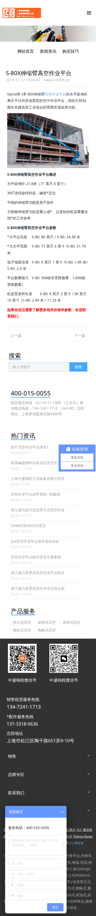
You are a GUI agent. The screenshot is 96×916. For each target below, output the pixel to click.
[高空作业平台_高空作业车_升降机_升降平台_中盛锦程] (22, 13)
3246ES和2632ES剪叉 (28, 525)
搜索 (78, 366)
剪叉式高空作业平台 (22, 623)
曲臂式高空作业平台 (47, 623)
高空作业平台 (55, 94)
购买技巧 (70, 51)
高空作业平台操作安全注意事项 (36, 556)
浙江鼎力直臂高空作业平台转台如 (38, 588)
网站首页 (25, 51)
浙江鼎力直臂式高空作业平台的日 (38, 572)
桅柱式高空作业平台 (22, 630)
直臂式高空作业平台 (72, 623)
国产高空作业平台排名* (30, 447)
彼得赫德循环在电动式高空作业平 (38, 462)
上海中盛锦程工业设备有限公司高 (38, 478)
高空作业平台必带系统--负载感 (35, 494)
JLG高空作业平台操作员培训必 (35, 541)
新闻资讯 (48, 51)
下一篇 (79, 335)
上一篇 (16, 335)
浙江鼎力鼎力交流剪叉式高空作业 (38, 509)
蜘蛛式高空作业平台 (47, 630)
